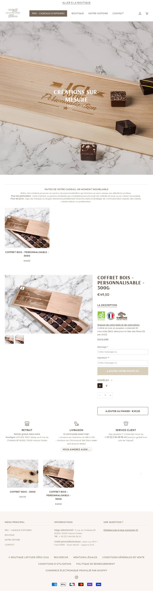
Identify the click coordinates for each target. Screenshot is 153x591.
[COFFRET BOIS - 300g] (22, 474)
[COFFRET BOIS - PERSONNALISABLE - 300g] (27, 228)
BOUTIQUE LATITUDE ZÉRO (27, 557)
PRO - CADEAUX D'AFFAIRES (18, 530)
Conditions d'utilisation (54, 563)
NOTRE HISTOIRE (12, 539)
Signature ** (103, 357)
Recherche (61, 557)
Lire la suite (102, 339)
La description (107, 305)
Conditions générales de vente (123, 557)
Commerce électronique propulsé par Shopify (76, 570)
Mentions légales (85, 557)
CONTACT (9, 544)
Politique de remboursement (95, 563)
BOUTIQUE (9, 535)
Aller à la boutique (76, 2)
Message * (102, 347)
